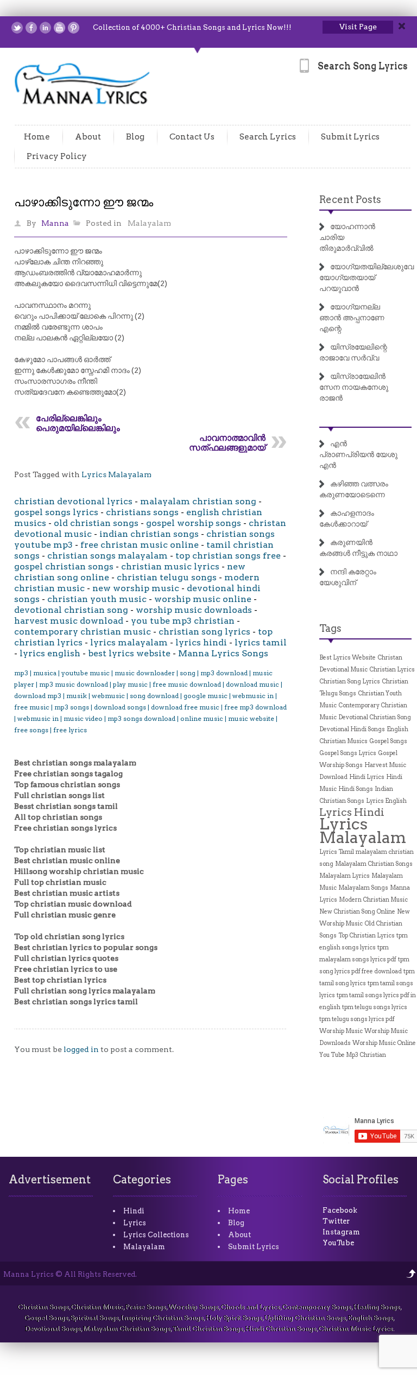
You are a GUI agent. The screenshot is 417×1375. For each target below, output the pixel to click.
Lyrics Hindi (351, 812)
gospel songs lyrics (56, 512)
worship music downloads (194, 610)
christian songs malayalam (107, 555)
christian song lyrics (204, 631)
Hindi (133, 1211)
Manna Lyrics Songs (223, 653)
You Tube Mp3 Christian (352, 1055)
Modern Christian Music (373, 899)
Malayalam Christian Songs (374, 863)
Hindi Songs (355, 789)
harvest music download (68, 621)
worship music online (202, 599)
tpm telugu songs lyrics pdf (357, 1019)
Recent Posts (350, 199)
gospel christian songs (63, 566)
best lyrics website (129, 653)
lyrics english (50, 653)
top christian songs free (228, 555)
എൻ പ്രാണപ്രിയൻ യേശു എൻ (358, 454)
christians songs (142, 512)
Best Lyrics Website (347, 657)
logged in (81, 1049)
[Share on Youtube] (59, 28)
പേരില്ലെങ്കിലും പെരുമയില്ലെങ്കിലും (78, 423)
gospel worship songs (193, 523)
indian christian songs (149, 534)
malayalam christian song (198, 501)
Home (37, 137)
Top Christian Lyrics (366, 935)
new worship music (135, 588)
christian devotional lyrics (73, 501)
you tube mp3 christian (183, 621)
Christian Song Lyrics (349, 681)
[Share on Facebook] (31, 28)
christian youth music (97, 599)
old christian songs (96, 523)
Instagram (341, 1232)
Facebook (340, 1210)
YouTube (338, 1243)
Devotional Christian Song (374, 717)
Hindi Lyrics (366, 777)
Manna (55, 223)
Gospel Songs (388, 741)
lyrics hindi (201, 642)
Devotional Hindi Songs (352, 729)
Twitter (336, 1221)
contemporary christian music (82, 631)
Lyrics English (386, 800)
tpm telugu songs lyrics (374, 1007)
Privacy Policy (57, 156)
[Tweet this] (17, 28)
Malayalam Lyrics (344, 875)
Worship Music (341, 1031)
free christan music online (139, 545)
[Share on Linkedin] (45, 28)
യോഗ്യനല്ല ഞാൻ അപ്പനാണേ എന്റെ (351, 317)
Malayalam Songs (363, 887)
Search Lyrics (267, 137)
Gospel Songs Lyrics (347, 753)
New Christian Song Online (357, 911)
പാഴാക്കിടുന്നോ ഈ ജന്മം (83, 202)
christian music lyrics (170, 566)
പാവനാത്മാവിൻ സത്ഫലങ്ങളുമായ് (227, 442)
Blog (135, 137)
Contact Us (191, 137)
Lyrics (134, 1223)
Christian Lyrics (392, 669)
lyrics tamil (261, 642)
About (88, 137)
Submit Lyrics (350, 137)
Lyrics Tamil (336, 852)
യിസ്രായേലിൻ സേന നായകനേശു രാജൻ (353, 387)
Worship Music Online (384, 1043)
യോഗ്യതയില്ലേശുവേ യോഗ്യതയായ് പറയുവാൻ (366, 277)
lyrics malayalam (129, 642)
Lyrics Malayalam (116, 474)
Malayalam (149, 223)
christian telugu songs (167, 577)
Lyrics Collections (156, 1235)
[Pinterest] (73, 28)
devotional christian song (71, 610)
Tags (330, 628)
